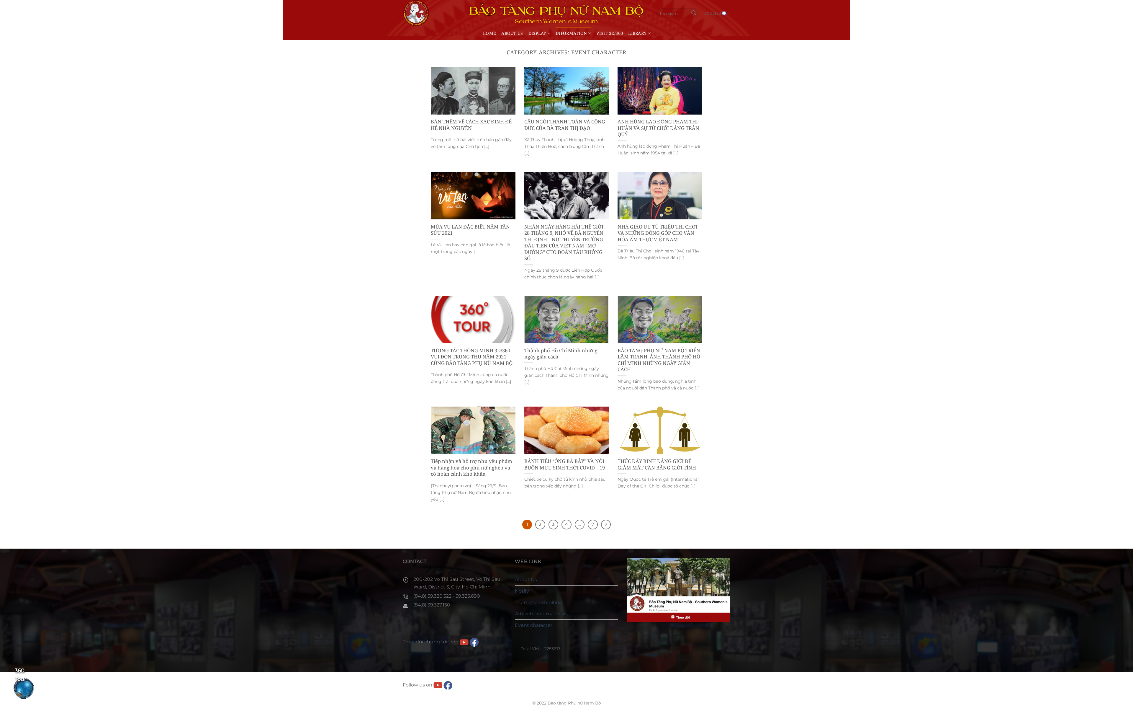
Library (637, 33)
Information (571, 33)
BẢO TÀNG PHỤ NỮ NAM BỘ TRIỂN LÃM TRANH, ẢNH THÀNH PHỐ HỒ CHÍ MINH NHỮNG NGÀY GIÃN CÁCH (659, 360)
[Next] (606, 525)
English (713, 13)
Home (489, 33)
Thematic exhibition (538, 602)
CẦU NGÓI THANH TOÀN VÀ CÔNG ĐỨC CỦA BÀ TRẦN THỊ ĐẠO (564, 124)
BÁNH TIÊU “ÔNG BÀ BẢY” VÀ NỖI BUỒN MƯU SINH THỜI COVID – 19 (564, 464)
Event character (533, 625)
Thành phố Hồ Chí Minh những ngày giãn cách (560, 353)
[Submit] (694, 13)
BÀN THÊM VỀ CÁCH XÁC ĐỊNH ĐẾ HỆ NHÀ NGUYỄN (471, 124)
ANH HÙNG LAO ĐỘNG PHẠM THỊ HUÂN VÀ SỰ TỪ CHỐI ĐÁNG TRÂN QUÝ (658, 128)
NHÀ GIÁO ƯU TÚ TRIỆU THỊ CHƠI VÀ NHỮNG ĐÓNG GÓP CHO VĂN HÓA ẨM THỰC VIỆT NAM (658, 233)
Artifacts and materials (541, 614)
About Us (512, 33)
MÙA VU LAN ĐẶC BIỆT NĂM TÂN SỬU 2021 (470, 230)
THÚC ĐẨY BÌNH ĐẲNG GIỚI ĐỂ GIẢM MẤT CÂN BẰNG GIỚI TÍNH (657, 464)
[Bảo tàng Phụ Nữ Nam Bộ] (416, 13)
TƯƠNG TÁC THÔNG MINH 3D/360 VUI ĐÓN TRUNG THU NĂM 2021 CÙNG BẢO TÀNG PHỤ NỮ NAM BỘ (472, 356)
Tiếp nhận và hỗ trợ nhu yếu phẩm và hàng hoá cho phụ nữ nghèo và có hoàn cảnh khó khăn (471, 467)
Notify (522, 591)
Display (537, 33)
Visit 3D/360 (609, 33)
